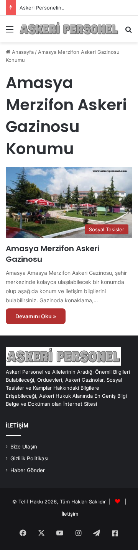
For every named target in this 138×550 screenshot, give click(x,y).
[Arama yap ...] (128, 31)
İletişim (70, 514)
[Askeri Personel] (69, 29)
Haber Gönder (27, 470)
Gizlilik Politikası (29, 458)
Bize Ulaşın (23, 447)
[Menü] (9, 31)
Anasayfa (22, 52)
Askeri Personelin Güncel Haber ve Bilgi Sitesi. (75, 8)
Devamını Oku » (35, 316)
